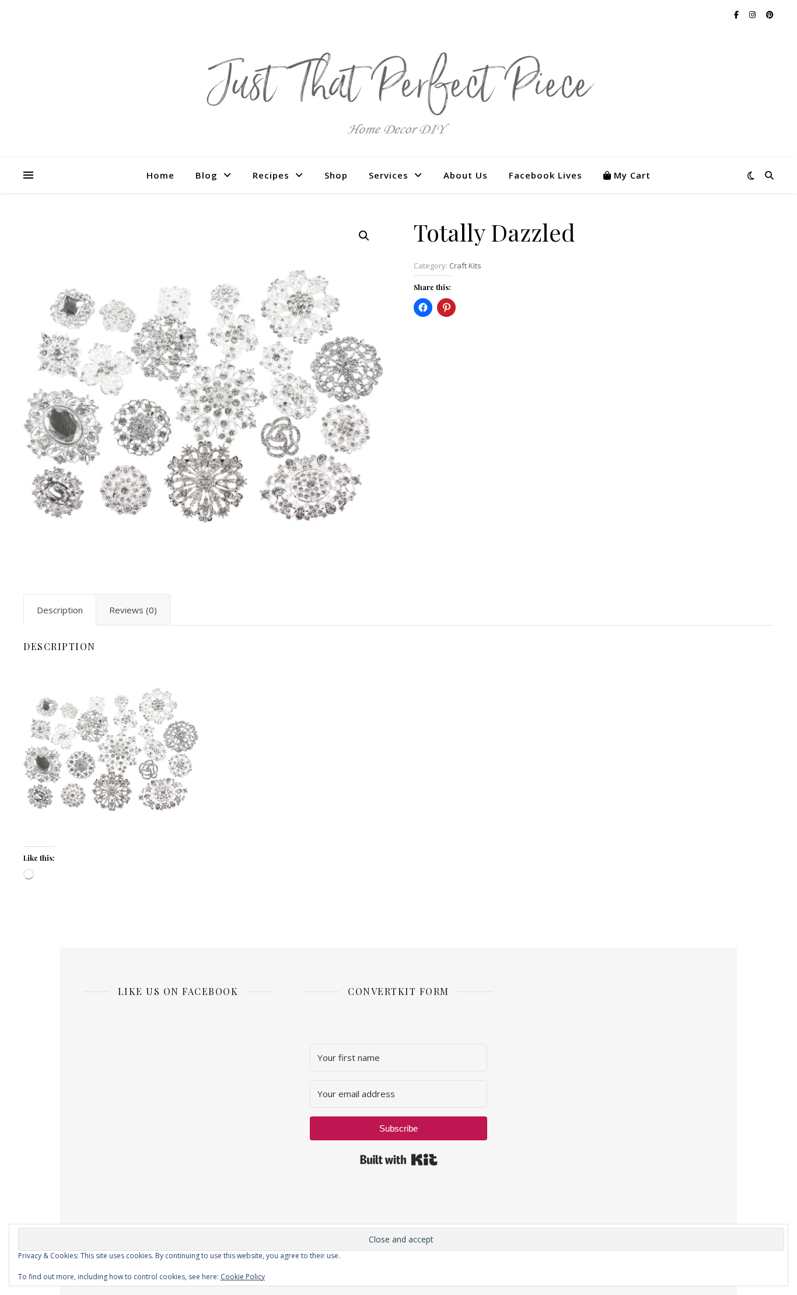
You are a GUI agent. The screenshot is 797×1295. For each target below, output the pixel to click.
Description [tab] (60, 610)
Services (388, 175)
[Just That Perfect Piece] (398, 93)
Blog (206, 175)
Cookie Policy (243, 1277)
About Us (465, 175)
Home (160, 175)
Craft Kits (465, 265)
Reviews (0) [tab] (133, 610)
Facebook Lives (545, 175)
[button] (364, 235)
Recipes (271, 175)
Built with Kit (399, 1159)
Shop (336, 175)
